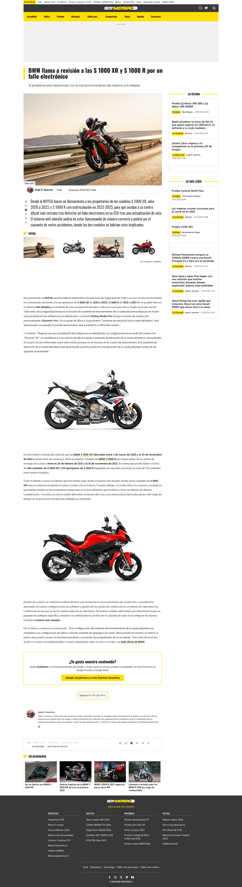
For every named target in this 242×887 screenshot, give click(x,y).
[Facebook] (26, 213)
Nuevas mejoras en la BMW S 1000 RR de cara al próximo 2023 (75, 787)
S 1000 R (114, 302)
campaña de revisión (70, 743)
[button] (214, 8)
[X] (26, 218)
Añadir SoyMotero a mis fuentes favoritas (93, 678)
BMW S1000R (39, 743)
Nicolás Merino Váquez (191, 232)
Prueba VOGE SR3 (182, 226)
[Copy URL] (26, 222)
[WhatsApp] (26, 201)
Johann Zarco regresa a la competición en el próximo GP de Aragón (192, 146)
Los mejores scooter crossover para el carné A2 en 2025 (193, 210)
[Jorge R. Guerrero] (30, 189)
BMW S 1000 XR (83, 454)
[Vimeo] (127, 877)
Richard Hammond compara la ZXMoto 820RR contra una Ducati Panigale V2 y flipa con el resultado (193, 257)
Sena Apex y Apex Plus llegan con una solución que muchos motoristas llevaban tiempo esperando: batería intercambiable (192, 281)
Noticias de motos (57, 747)
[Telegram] (26, 209)
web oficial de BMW (133, 641)
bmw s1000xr (53, 743)
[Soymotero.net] (121, 8)
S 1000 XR (83, 302)
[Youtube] (132, 877)
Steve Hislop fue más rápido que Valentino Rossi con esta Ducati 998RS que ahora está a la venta (191, 304)
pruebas (176, 112)
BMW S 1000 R (107, 459)
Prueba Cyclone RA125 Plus (188, 190)
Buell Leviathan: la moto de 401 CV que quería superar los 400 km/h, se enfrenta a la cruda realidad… (193, 125)
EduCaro (188, 133)
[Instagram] (39, 726)
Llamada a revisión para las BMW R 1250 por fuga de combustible (143, 787)
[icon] (200, 8)
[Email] (26, 205)
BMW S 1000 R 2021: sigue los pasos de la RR (109, 786)
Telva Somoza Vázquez (191, 196)
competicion (178, 155)
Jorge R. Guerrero (44, 189)
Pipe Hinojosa (187, 112)
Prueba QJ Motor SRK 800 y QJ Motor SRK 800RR (190, 105)
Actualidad (38, 747)
